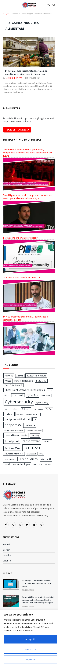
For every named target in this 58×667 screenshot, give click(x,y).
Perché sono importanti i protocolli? (20, 237)
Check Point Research (13, 385)
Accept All (30, 639)
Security (47, 441)
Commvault (17, 395)
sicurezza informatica (13, 453)
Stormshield (10, 459)
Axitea (8, 380)
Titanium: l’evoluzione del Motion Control (23, 277)
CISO (50, 390)
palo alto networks (16, 435)
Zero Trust (37, 464)
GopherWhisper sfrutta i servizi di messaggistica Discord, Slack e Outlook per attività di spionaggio (38, 600)
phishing (35, 435)
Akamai (20, 375)
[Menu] (5, 4)
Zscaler (48, 464)
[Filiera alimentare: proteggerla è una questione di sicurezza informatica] (29, 52)
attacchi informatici (36, 375)
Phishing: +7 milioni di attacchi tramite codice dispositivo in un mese (36, 583)
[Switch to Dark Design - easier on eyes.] (49, 5)
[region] (29, 638)
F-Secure (26, 409)
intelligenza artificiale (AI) (17, 419)
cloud (6, 395)
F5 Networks (38, 409)
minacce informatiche (13, 430)
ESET (15, 409)
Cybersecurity (19, 402)
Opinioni (7, 549)
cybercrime (45, 395)
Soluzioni (7, 560)
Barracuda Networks (23, 380)
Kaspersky (13, 424)
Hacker (20, 414)
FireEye (49, 409)
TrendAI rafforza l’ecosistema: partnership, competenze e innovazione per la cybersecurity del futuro (27, 152)
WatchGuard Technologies (17, 464)
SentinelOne (12, 448)
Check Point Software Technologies (25, 390)
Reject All (30, 659)
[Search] (53, 4)
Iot (35, 419)
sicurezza (32, 447)
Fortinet (9, 414)
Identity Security (32, 414)
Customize (30, 649)
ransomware (31, 441)
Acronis (9, 375)
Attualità (6, 544)
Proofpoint (12, 441)
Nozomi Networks (34, 430)
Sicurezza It (31, 454)
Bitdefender (41, 381)
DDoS (6, 409)
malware (30, 425)
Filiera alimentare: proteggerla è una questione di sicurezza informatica (26, 72)
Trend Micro (29, 459)
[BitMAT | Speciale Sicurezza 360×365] (29, 5)
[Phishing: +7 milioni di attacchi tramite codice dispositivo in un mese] (11, 584)
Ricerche (7, 555)
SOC (41, 454)
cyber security (42, 402)
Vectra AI (46, 459)
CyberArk (32, 395)
